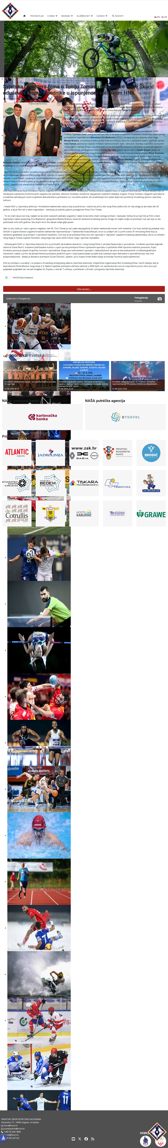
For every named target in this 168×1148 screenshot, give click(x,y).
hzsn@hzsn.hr (11, 1125)
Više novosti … (84, 289)
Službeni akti (83, 16)
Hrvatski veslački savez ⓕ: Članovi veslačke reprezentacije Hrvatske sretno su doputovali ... (81, 383)
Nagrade (65, 16)
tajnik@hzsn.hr (11, 1134)
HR (165, 17)
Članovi (101, 16)
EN (158, 17)
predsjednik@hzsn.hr (14, 1128)
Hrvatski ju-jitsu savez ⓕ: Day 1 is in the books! (135, 382)
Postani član (37, 16)
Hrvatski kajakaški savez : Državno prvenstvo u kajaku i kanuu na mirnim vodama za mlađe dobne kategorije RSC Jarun (29, 384)
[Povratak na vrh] (163, 1143)
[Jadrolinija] (50, 453)
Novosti (119, 16)
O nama (51, 16)
